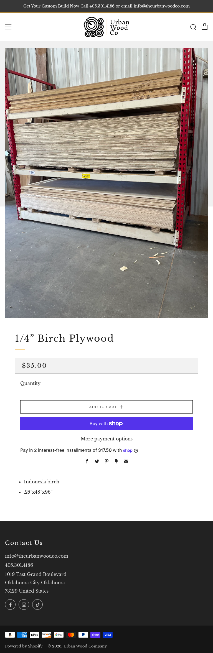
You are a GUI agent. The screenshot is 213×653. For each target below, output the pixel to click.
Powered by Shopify (23, 646)
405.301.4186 (19, 565)
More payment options (107, 439)
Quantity (30, 383)
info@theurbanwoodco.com (36, 556)
